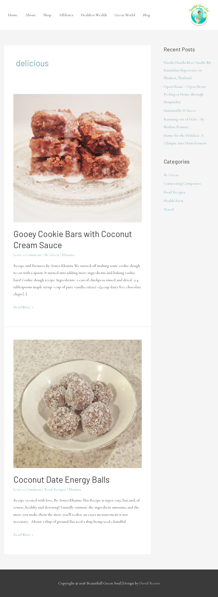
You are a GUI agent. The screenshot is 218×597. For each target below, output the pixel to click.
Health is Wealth (94, 15)
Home (13, 15)
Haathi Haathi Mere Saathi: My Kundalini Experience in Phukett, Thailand (187, 70)
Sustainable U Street (180, 110)
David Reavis (149, 583)
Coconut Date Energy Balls (61, 479)
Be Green (51, 254)
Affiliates (66, 15)
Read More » (23, 306)
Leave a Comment (27, 254)
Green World (125, 15)
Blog (146, 15)
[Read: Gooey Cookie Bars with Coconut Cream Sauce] (77, 157)
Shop (47, 15)
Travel (169, 209)
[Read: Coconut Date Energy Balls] (77, 403)
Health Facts (173, 200)
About (30, 15)
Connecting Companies (182, 183)
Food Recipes (55, 489)
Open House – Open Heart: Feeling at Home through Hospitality (185, 94)
